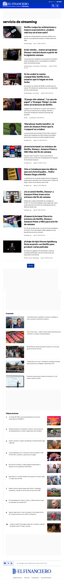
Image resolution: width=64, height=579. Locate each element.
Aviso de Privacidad (46, 577)
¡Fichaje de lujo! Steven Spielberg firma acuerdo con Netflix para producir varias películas (40, 244)
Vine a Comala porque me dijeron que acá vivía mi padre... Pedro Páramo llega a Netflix (40, 172)
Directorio (26, 577)
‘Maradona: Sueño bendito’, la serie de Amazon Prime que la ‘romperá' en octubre (39, 127)
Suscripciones (35, 577)
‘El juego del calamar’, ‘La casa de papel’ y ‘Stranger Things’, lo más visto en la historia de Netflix (40, 102)
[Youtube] (59, 2)
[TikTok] (61, 2)
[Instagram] (57, 2)
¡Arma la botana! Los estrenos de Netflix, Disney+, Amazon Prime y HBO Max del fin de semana (40, 149)
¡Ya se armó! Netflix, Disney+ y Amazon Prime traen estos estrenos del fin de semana (39, 194)
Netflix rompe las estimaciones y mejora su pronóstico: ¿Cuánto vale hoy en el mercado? (40, 30)
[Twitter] (56, 2)
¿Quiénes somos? (17, 577)
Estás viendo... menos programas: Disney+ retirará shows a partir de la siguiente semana (40, 52)
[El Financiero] (15, 4)
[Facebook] (54, 2)
